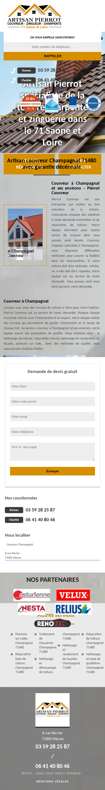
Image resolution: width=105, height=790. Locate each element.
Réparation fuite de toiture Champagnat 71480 (23, 663)
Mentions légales (52, 781)
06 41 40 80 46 (44, 80)
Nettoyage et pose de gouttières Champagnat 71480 (94, 663)
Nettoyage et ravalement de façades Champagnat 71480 (70, 657)
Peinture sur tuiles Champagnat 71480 (23, 641)
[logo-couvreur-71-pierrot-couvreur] (35, 16)
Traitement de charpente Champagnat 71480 (46, 643)
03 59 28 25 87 (44, 70)
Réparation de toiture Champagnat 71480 (94, 641)
